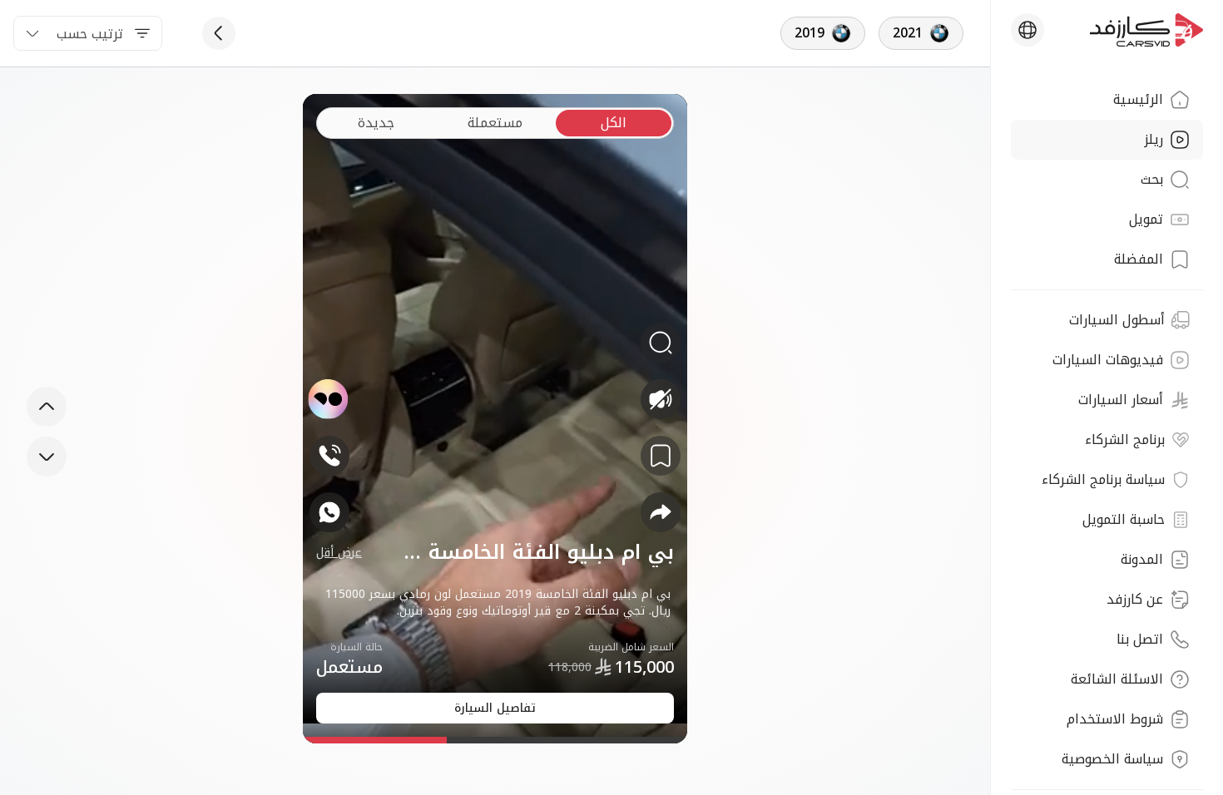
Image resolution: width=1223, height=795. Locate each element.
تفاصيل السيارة (495, 708)
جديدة (376, 123)
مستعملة (495, 123)
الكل (613, 123)
